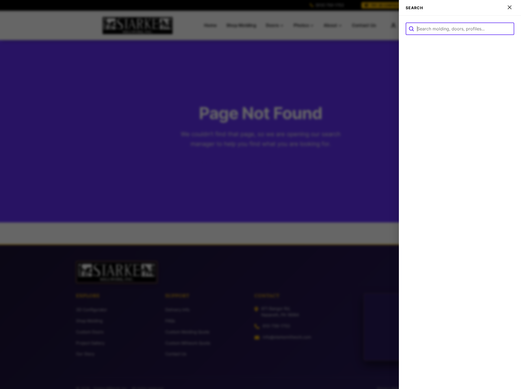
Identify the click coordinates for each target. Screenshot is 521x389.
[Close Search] (509, 8)
